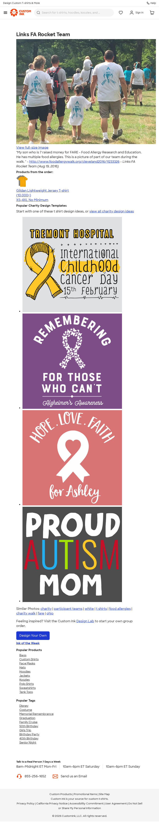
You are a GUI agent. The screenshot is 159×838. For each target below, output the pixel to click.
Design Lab (85, 621)
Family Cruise (28, 722)
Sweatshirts (27, 688)
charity (46, 609)
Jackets (24, 675)
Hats (22, 667)
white (89, 609)
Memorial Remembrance (36, 714)
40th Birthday (28, 738)
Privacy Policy (26, 803)
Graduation (27, 718)
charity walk (25, 613)
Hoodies (24, 671)
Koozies (24, 680)
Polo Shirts (26, 684)
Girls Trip (25, 730)
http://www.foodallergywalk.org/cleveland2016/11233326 (74, 162)
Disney (23, 706)
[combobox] (74, 13)
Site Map (104, 794)
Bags (22, 655)
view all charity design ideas (111, 211)
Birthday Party (29, 734)
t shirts (101, 609)
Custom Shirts (29, 659)
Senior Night (27, 742)
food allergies (120, 609)
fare (41, 613)
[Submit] (38, 13)
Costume (25, 710)
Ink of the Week (28, 643)
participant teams (68, 609)
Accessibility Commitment (86, 803)
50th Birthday (28, 726)
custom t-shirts (98, 798)
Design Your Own (33, 636)
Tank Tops (26, 692)
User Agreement (116, 803)
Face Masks (27, 663)
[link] (20, 13)
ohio (50, 613)
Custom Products (60, 794)
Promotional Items (85, 794)
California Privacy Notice (52, 803)
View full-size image (32, 148)
